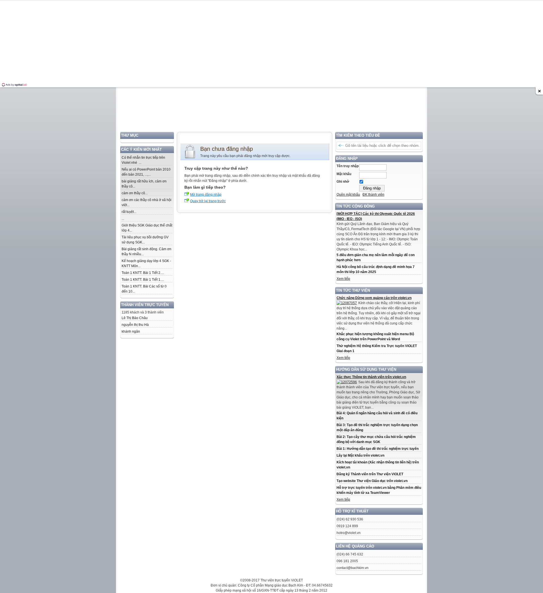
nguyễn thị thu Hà (135, 325)
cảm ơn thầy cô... (135, 193)
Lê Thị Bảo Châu (135, 318)
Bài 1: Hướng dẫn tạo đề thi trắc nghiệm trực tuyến (378, 449)
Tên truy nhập (348, 166)
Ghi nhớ (343, 182)
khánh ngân (131, 331)
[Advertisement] (271, 92)
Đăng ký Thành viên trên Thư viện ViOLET (370, 474)
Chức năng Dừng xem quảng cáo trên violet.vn (374, 298)
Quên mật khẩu (348, 195)
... (123, 219)
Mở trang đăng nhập (205, 195)
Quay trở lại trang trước (208, 201)
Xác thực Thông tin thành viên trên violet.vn (371, 377)
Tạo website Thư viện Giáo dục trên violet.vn (372, 481)
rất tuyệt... (129, 212)
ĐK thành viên (373, 195)
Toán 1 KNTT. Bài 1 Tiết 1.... (143, 280)
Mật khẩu (344, 174)
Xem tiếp (343, 279)
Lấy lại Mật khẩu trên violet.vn (360, 455)
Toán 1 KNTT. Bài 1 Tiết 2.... (143, 273)
